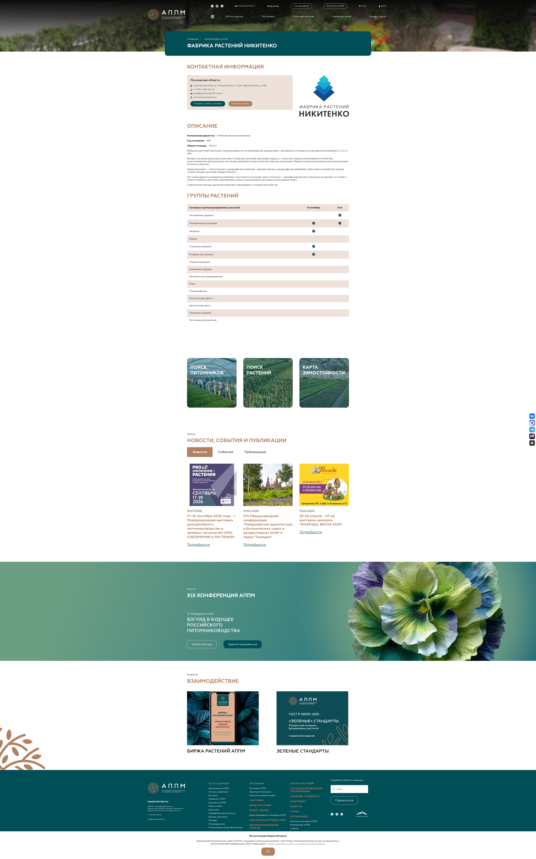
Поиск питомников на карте (262, 796)
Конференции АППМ (300, 825)
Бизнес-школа (259, 810)
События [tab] (225, 452)
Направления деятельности (222, 813)
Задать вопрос (273, 6)
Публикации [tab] (255, 452)
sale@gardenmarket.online (208, 93)
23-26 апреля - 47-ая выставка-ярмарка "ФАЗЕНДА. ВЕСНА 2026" (320, 520)
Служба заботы (301, 6)
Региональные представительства (225, 828)
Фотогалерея (299, 817)
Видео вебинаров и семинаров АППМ (267, 815)
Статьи (294, 812)
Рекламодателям (217, 824)
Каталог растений (302, 784)
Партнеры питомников (260, 792)
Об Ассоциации (234, 17)
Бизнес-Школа (377, 17)
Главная (192, 39)
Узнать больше (202, 644)
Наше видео (298, 801)
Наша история (215, 806)
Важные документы (218, 817)
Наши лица (214, 810)
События (294, 829)
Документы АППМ (217, 803)
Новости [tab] (200, 452)
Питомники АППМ (216, 39)
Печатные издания (303, 17)
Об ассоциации (219, 784)
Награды (213, 820)
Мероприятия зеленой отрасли (263, 826)
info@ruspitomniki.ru (156, 819)
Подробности (198, 544)
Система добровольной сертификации (306, 790)
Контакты (213, 796)
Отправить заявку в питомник (207, 104)
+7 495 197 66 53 (154, 815)
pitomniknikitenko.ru (204, 97)
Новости (296, 806)
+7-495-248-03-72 (204, 89)
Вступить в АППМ (335, 6)
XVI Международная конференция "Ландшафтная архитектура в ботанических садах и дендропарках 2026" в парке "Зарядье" (268, 526)
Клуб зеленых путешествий (267, 820)
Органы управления (218, 792)
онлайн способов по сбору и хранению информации (295, 844)
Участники (256, 800)
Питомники (267, 17)
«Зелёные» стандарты (304, 796)
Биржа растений (341, 17)
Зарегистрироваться (242, 644)
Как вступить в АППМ (219, 788)
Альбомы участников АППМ (303, 821)
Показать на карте (240, 104)
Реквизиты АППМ (217, 799)
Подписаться (344, 800)
